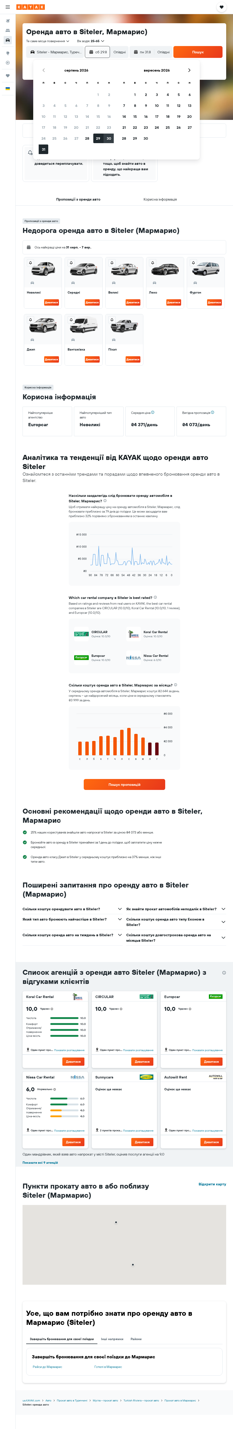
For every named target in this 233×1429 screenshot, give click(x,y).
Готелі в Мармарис (108, 1367)
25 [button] (54, 138)
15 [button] (98, 116)
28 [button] (87, 138)
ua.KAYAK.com (31, 1400)
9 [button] (109, 105)
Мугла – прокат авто (105, 1400)
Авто (48, 1400)
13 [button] (76, 116)
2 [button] (109, 94)
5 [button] (65, 105)
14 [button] (87, 116)
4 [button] (54, 105)
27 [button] (76, 138)
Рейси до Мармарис (47, 1367)
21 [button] (87, 127)
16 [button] (109, 116)
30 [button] (109, 138)
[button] (8, 7)
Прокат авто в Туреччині (72, 1400)
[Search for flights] (8, 21)
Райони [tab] (136, 1339)
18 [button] (54, 127)
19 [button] (65, 127)
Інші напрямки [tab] (112, 1339)
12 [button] (65, 116)
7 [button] (87, 105)
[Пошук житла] (8, 30)
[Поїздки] (8, 75)
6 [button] (76, 105)
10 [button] (44, 116)
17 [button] (43, 127)
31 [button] (43, 149)
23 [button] (109, 127)
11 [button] (54, 116)
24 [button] (43, 138)
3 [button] (44, 105)
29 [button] (98, 138)
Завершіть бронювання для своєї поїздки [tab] (62, 1339)
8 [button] (98, 105)
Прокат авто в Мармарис (180, 1400)
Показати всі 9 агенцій (40, 1163)
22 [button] (98, 127)
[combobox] (48, 41)
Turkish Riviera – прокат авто (141, 1400)
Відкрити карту (212, 1184)
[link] (124, 784)
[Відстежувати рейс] (8, 62)
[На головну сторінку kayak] (30, 7)
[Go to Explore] (8, 53)
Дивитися (51, 302)
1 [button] (98, 94)
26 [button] (65, 138)
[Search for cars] (8, 40)
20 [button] (76, 127)
